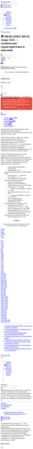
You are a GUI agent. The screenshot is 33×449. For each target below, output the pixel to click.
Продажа (8, 16)
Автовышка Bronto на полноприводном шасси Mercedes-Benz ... (17, 330)
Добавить (4, 93)
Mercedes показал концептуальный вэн (18, 340)
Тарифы (3, 408)
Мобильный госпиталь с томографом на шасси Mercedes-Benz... (17, 346)
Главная (8, 12)
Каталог (8, 23)
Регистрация (6, 5)
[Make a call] (5, 381)
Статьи (8, 25)
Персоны (9, 20)
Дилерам (3, 403)
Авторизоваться (9, 28)
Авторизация (7, 7)
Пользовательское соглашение (13, 412)
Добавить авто (5, 78)
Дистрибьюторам (6, 405)
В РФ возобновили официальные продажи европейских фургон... (15, 333)
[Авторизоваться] (1, 95)
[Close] (2, 357)
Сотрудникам (5, 406)
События (8, 21)
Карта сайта (6, 418)
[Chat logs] (5, 378)
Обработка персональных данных (15, 414)
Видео (8, 15)
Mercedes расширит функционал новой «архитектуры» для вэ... (17, 342)
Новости (8, 13)
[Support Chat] (5, 380)
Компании (7, 18)
